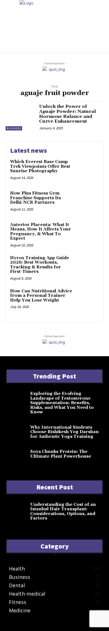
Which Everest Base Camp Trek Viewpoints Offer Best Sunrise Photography (40, 166)
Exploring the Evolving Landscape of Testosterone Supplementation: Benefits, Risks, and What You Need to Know (62, 403)
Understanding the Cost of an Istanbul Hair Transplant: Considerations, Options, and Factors (63, 511)
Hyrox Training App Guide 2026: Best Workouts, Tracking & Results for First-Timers (39, 265)
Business (14, 128)
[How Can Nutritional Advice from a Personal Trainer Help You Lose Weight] (87, 299)
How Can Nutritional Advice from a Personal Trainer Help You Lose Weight (41, 295)
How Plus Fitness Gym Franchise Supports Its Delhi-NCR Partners (35, 198)
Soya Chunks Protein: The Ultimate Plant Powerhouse (60, 454)
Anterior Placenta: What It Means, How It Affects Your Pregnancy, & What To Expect (40, 231)
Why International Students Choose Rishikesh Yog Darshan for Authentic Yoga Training (64, 432)
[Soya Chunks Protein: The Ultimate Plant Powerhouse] (18, 456)
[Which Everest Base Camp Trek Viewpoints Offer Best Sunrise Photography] (87, 170)
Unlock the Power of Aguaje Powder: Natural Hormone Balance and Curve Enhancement (67, 114)
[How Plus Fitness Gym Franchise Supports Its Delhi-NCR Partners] (87, 201)
